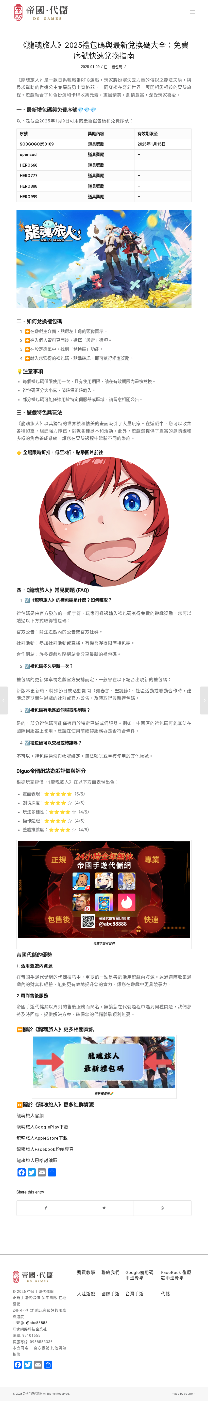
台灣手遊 (135, 1294)
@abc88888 (37, 1323)
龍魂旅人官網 (30, 1115)
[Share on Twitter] (104, 1208)
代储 (165, 1294)
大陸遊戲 (86, 1294)
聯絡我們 (110, 1272)
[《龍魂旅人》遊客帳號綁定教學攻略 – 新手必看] (204, 700)
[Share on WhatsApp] (162, 1208)
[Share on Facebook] (46, 1208)
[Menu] (192, 12)
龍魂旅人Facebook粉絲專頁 (45, 1149)
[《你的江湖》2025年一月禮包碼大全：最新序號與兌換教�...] (4, 700)
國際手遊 (110, 1294)
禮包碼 (117, 67)
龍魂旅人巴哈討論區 (37, 1160)
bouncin (189, 1393)
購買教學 (86, 1272)
